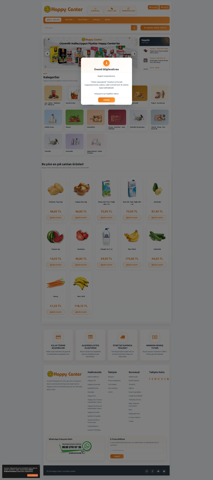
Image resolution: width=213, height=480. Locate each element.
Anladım (107, 100)
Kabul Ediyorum (32, 475)
